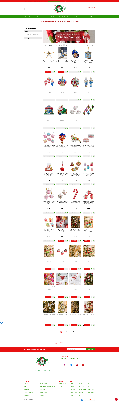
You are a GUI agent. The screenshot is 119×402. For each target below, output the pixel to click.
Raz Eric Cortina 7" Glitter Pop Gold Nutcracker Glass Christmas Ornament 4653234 (49, 315)
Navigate (26, 381)
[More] (34, 16)
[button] (42, 366)
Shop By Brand (42, 395)
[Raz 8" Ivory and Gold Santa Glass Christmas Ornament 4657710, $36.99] (75, 251)
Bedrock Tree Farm (90, 392)
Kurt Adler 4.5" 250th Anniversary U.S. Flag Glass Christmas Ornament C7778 (62, 89)
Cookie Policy (26, 389)
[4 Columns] (64, 45)
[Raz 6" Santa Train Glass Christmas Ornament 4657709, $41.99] (89, 251)
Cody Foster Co (81, 386)
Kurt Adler (72, 386)
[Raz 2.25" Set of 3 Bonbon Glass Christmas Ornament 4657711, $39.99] (62, 251)
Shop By (63, 16)
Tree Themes (53, 16)
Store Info (41, 391)
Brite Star (80, 383)
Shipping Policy (42, 389)
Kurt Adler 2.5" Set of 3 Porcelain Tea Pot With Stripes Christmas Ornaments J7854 (49, 202)
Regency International (82, 394)
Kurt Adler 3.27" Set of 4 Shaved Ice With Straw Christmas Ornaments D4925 (49, 230)
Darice (88, 383)
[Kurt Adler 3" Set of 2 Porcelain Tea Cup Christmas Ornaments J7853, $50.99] (62, 194)
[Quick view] (52, 72)
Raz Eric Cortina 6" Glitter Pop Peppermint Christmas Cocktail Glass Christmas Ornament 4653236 (75, 287)
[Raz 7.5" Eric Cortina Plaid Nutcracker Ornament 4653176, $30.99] (75, 222)
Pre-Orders (47, 16)
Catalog (84, 9)
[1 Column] (57, 45)
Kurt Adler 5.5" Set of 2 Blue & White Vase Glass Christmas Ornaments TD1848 (88, 89)
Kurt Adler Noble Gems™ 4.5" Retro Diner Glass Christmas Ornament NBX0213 (49, 118)
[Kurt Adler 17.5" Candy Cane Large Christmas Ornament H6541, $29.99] (75, 194)
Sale (59, 16)
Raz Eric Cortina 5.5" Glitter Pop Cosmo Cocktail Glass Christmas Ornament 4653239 (62, 287)
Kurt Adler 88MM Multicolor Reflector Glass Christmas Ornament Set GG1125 (88, 118)
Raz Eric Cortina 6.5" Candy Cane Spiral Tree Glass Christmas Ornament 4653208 (62, 230)
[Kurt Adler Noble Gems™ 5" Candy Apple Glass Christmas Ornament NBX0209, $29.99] (62, 166)
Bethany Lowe (72, 394)
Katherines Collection (73, 392)
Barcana (88, 386)
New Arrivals (69, 16)
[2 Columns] (59, 45)
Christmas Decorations (29, 16)
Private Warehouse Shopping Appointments (47, 386)
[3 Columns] (61, 45)
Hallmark (71, 395)
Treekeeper (89, 385)
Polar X (71, 388)
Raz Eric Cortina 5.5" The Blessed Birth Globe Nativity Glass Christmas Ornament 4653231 (75, 315)
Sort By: (44, 45)
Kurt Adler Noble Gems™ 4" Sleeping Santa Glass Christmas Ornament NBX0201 (62, 118)
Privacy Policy (42, 385)
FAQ (81, 9)
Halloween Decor (39, 16)
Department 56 (72, 385)
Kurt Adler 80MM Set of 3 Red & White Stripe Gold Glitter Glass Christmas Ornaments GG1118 (88, 202)
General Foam (81, 392)
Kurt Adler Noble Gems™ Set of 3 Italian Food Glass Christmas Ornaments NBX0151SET (75, 174)
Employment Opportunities (28, 394)
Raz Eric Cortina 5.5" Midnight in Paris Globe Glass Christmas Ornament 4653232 (62, 315)
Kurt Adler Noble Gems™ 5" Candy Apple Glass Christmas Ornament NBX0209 (62, 174)
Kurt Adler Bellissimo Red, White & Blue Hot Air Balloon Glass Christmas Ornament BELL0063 (62, 146)
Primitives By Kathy (82, 391)
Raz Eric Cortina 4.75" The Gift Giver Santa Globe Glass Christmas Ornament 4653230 (88, 315)
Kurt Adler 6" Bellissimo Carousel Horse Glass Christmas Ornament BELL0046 (75, 146)
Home (25, 26)
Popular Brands (74, 381)
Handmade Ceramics (90, 389)
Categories (61, 381)
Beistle (80, 388)
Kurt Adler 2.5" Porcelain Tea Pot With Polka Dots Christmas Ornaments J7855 (75, 118)
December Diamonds (82, 389)
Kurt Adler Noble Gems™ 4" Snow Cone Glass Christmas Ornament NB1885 (49, 89)
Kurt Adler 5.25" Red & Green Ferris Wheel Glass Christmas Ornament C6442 (75, 89)
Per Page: (88, 45)
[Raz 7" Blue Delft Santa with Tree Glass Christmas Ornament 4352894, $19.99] (62, 53)
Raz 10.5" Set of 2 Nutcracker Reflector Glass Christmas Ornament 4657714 (88, 230)
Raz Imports (72, 383)
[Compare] (54, 72)
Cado (79, 395)
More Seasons (77, 16)
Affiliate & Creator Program (28, 392)
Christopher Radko (82, 385)
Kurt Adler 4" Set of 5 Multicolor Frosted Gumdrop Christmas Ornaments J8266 (88, 174)
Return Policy (42, 388)
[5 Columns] (66, 45)
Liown (88, 391)
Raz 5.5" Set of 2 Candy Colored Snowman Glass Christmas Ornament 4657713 (49, 259)
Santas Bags (89, 388)
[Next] (76, 332)
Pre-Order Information (43, 383)
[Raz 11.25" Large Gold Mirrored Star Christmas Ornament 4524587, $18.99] (49, 53)
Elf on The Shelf (72, 389)
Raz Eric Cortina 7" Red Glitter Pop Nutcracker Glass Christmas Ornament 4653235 (88, 287)
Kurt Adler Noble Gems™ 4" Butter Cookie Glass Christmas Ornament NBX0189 (75, 61)
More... (88, 394)
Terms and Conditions (43, 392)
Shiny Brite (72, 391)
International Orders (43, 394)
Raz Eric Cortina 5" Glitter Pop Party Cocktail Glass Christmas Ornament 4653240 (49, 287)
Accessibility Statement (28, 391)
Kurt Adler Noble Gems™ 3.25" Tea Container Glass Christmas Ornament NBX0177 (88, 61)
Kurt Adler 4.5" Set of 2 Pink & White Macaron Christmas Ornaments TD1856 (88, 146)
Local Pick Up (26, 395)
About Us (25, 383)
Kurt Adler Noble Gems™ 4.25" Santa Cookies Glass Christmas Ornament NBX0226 (49, 174)
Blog (87, 9)
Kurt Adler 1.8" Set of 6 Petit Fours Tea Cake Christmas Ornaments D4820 (49, 146)
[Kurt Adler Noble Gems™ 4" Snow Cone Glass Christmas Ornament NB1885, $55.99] (49, 82)
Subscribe (90, 349)
